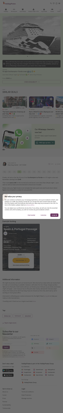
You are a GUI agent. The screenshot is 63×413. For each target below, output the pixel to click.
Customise (43, 215)
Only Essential (31, 215)
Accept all (54, 215)
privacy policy (30, 205)
